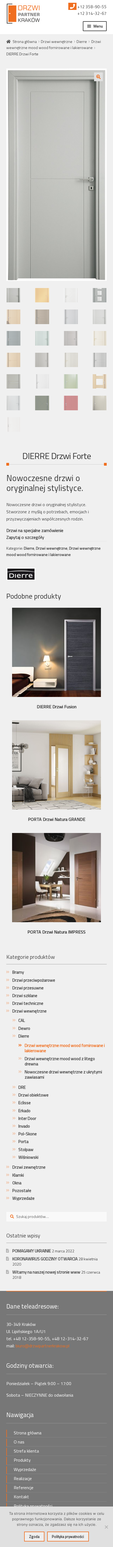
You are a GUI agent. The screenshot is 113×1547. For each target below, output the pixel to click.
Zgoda (34, 1536)
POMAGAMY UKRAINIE (31, 1251)
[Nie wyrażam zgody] (106, 1527)
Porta (23, 1141)
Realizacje (23, 1478)
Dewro (24, 1028)
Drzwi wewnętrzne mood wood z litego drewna (60, 1061)
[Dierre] (21, 574)
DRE (22, 1087)
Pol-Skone (27, 1134)
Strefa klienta (26, 1451)
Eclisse (24, 1103)
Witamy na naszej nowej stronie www (46, 1272)
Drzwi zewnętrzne (29, 1167)
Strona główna (25, 41)
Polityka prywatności (33, 1506)
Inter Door (27, 1118)
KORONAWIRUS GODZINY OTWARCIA (45, 1259)
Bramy (18, 972)
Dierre (82, 41)
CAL (21, 1020)
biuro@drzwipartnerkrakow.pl (42, 1345)
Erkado (24, 1111)
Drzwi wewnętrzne (56, 41)
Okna (16, 1183)
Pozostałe (21, 1190)
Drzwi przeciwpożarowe (33, 980)
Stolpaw (25, 1149)
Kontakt (21, 1496)
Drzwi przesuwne (28, 988)
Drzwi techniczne (27, 1003)
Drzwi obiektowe (33, 1095)
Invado (24, 1126)
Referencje (23, 1487)
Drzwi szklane (24, 995)
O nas (19, 1442)
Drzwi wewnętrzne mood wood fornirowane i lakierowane (53, 45)
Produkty (22, 1460)
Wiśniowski (28, 1157)
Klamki (18, 1175)
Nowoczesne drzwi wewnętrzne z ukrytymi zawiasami (63, 1075)
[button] (98, 76)
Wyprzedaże (23, 1198)
